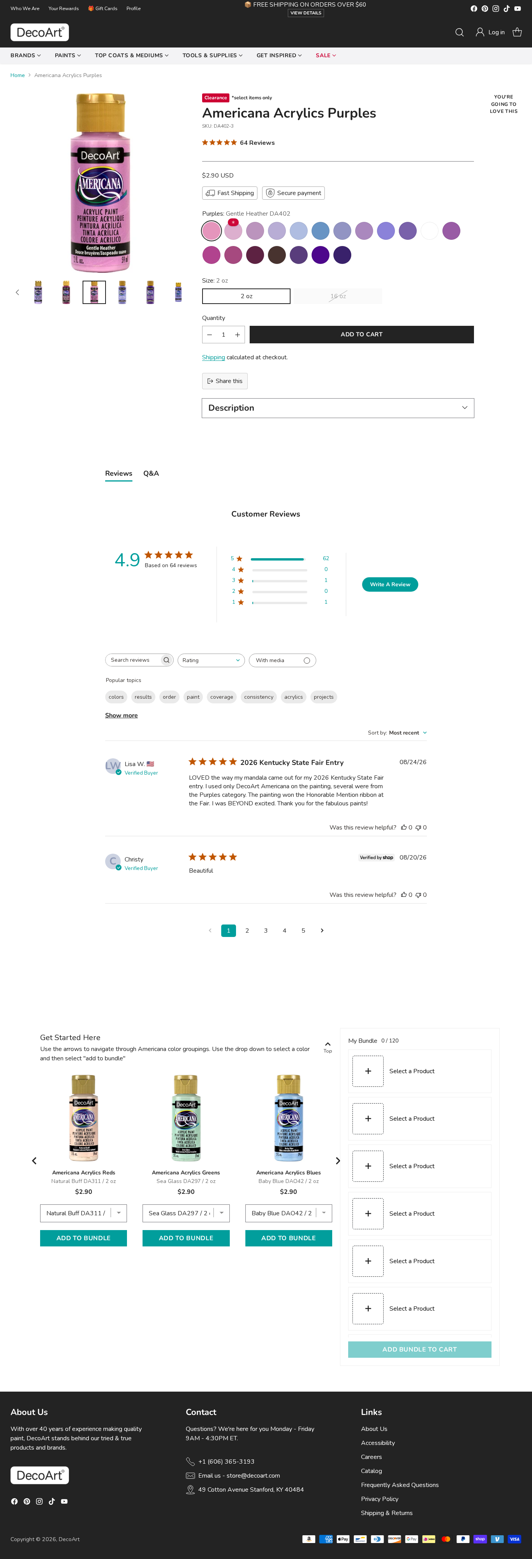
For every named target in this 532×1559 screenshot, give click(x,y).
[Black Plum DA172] (277, 255)
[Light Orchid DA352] (233, 230)
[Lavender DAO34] (407, 230)
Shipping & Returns (387, 1513)
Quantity (213, 318)
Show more (121, 715)
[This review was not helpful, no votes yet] (418, 827)
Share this (229, 381)
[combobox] (211, 660)
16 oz (338, 296)
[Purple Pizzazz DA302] (451, 230)
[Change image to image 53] (66, 292)
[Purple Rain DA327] (298, 255)
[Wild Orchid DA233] (364, 230)
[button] (490, 32)
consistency (258, 697)
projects (324, 697)
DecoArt (69, 1539)
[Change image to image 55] (122, 292)
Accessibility (378, 1443)
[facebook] (474, 10)
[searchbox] (132, 660)
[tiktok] (507, 10)
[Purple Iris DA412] (320, 255)
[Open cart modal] (517, 32)
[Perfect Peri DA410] (320, 230)
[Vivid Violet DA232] (211, 255)
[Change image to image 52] (38, 292)
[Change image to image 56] (150, 292)
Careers (371, 1457)
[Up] (18, 292)
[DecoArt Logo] (40, 32)
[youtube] (517, 10)
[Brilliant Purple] (429, 230)
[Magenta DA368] (233, 255)
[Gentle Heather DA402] (211, 230)
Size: (215, 280)
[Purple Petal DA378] (277, 230)
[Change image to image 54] (94, 292)
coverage (221, 697)
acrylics (293, 697)
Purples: (246, 213)
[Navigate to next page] (322, 931)
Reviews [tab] (118, 473)
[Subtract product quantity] (210, 334)
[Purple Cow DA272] (342, 230)
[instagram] (496, 10)
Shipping (213, 357)
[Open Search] (459, 32)
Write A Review (390, 584)
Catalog (371, 1471)
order (169, 697)
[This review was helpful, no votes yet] (404, 827)
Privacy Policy (379, 1499)
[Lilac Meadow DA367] (255, 230)
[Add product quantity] (238, 334)
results (143, 697)
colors (116, 697)
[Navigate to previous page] (210, 931)
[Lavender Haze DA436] (386, 230)
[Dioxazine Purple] (342, 255)
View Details (306, 13)
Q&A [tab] (151, 473)
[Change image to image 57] (178, 292)
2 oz (246, 296)
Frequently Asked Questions (400, 1485)
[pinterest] (485, 10)
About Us (374, 1429)
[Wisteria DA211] (298, 230)
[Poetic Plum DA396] (255, 255)
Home (18, 75)
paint (193, 697)
